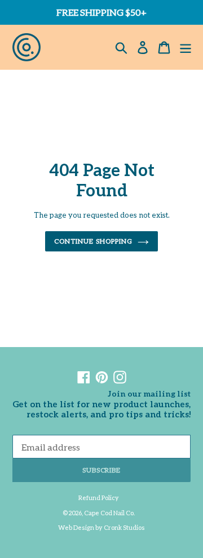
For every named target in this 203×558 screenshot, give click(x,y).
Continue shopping (92, 241)
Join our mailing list (149, 393)
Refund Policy (98, 497)
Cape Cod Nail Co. (109, 512)
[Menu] (185, 47)
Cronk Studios (124, 527)
